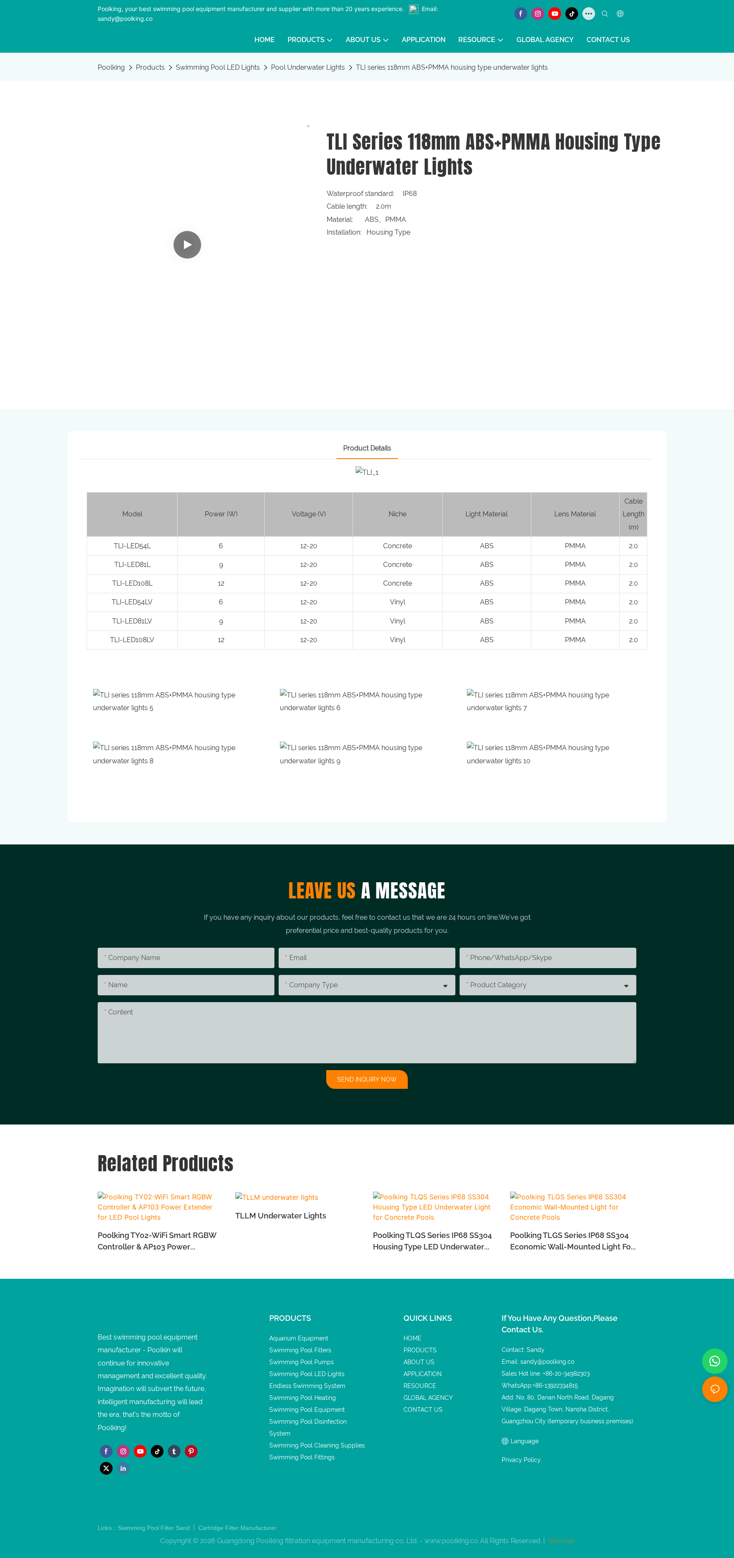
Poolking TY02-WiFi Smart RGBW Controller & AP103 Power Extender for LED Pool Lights (157, 1241)
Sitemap (560, 1541)
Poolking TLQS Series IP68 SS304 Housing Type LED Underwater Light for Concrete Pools (432, 1241)
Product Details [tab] (367, 448)
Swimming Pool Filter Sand (155, 1527)
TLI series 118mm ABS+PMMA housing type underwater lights (452, 67)
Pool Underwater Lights (308, 67)
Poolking (111, 67)
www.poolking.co (451, 1541)
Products (150, 67)
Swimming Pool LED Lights (218, 67)
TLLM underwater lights (280, 1215)
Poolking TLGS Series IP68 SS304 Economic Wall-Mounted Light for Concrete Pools (572, 1241)
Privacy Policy (521, 1459)
